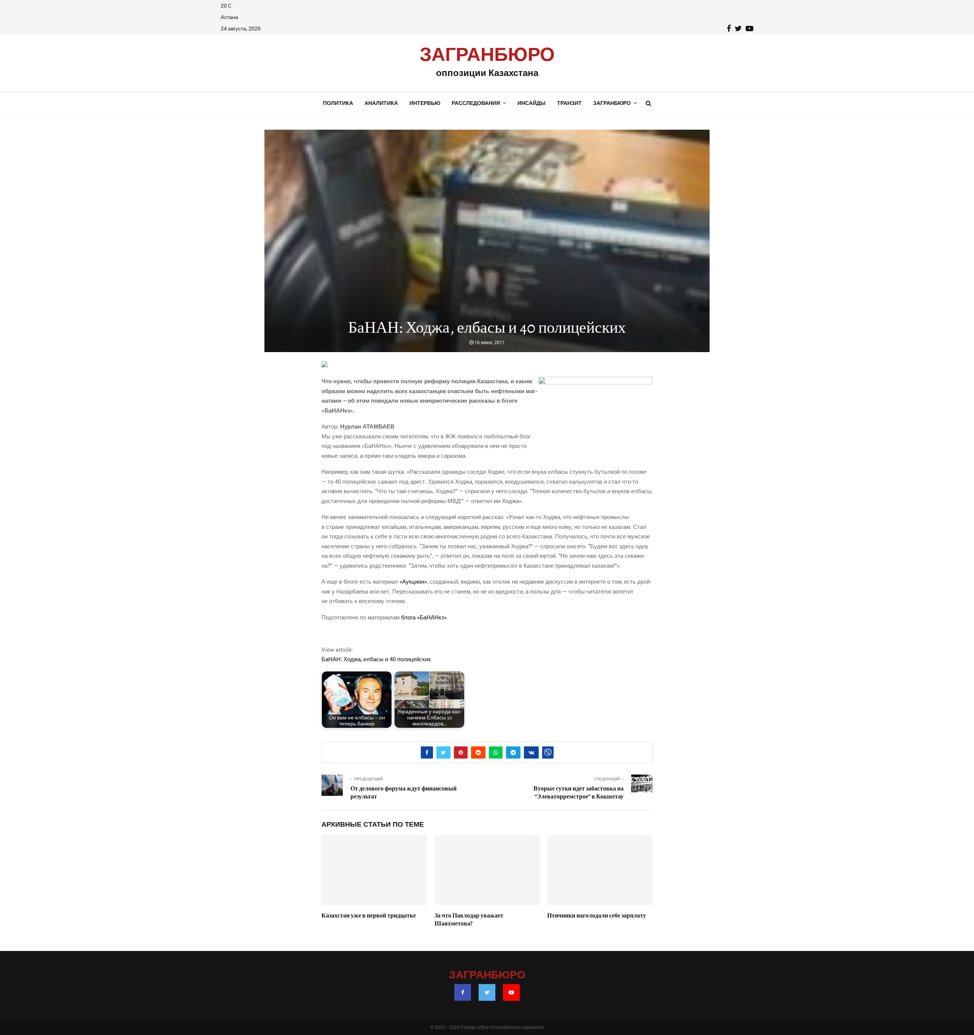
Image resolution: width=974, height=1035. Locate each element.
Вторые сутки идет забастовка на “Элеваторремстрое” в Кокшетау (578, 792)
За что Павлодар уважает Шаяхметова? (468, 919)
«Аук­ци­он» (413, 581)
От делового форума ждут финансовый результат (403, 792)
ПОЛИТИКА (338, 103)
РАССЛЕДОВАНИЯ (476, 103)
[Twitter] (487, 992)
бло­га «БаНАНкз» (424, 617)
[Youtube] (511, 992)
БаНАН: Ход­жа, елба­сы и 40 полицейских (376, 659)
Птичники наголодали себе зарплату (596, 915)
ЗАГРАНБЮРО (487, 55)
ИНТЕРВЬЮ (424, 103)
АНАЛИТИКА (381, 103)
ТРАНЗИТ (569, 103)
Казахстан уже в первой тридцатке (368, 915)
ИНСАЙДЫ (531, 103)
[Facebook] (462, 992)
